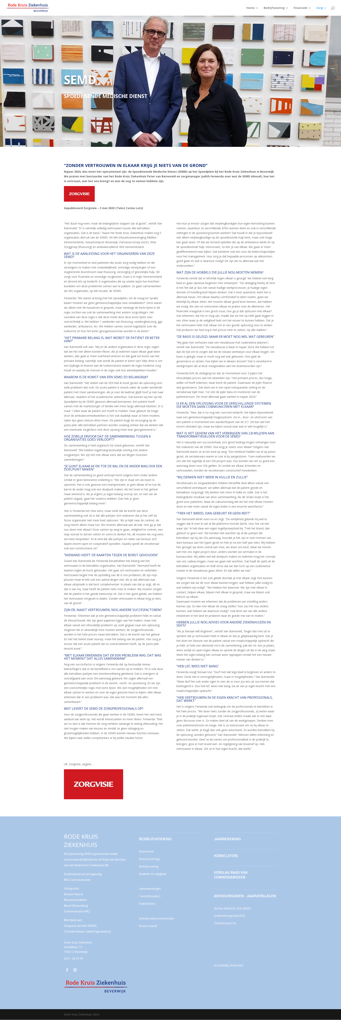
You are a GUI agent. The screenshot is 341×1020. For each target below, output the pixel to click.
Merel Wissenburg (76, 905)
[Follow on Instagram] (75, 970)
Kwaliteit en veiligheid (152, 874)
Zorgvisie (70, 926)
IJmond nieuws (74, 931)
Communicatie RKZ (77, 911)
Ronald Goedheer (75, 900)
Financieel (300, 8)
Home (250, 8)
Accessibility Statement (228, 965)
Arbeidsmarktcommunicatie (156, 918)
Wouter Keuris (73, 894)
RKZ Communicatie (77, 880)
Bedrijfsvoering (274, 8)
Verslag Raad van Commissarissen (231, 874)
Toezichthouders (149, 896)
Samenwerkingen (150, 889)
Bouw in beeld (148, 926)
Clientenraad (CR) (225, 923)
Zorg (319, 8)
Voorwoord (146, 851)
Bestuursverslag (149, 859)
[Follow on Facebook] (67, 970)
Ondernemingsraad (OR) (229, 916)
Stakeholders (147, 903)
